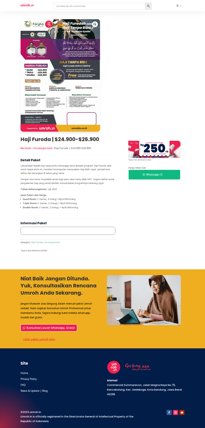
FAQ (23, 385)
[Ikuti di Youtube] (181, 412)
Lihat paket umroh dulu (39, 339)
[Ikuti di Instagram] (175, 412)
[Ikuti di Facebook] (169, 412)
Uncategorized (42, 148)
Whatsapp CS (154, 174)
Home (24, 373)
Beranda (25, 148)
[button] (95, 24)
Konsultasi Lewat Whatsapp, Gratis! (51, 328)
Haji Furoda (37, 242)
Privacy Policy (28, 379)
